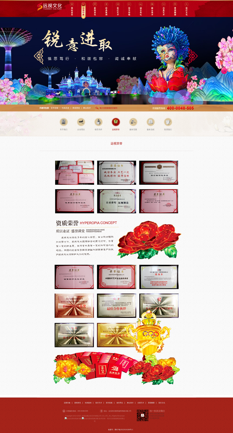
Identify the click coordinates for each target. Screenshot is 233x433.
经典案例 (88, 403)
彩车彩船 (54, 108)
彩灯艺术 (98, 403)
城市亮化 (119, 403)
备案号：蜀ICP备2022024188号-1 (120, 430)
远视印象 (67, 403)
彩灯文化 (162, 403)
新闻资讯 (77, 403)
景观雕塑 (151, 403)
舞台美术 (87, 108)
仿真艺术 (141, 403)
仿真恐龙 (65, 108)
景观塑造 (76, 108)
